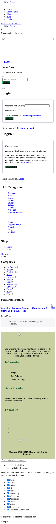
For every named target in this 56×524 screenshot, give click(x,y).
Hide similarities (16, 465)
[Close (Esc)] (3, 88)
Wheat (11, 205)
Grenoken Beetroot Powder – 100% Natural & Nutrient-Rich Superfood (24, 309)
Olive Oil (12, 210)
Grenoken (12, 193)
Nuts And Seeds (15, 212)
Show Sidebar (7, 254)
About (9, 14)
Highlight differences (18, 468)
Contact (10, 19)
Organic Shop (12, 12)
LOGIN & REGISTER (11, 24)
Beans (10, 198)
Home (9, 9)
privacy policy (26, 162)
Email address (12, 146)
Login (21, 179)
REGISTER (10, 167)
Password (10, 110)
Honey (11, 208)
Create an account (25, 128)
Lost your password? (31, 115)
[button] (1, 28)
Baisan (11, 200)
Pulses (11, 203)
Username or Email (14, 106)
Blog (9, 16)
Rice (10, 195)
